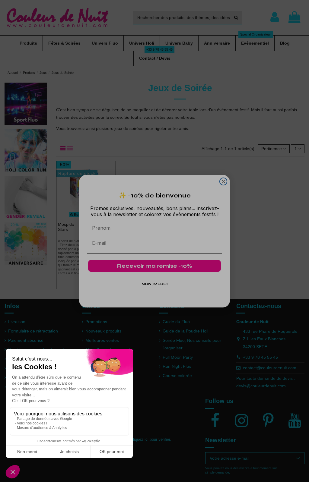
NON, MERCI (155, 284)
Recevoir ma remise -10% (154, 266)
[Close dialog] (223, 181)
